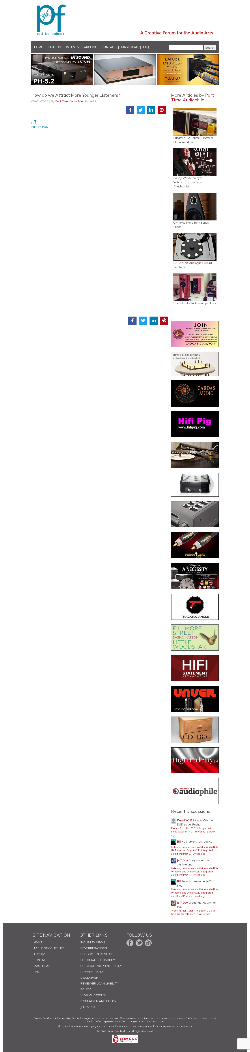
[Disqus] (99, 174)
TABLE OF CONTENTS (63, 47)
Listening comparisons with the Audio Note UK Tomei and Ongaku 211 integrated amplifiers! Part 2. (195, 850)
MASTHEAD (129, 47)
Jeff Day (182, 860)
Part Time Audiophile (69, 101)
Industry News (92, 942)
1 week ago (199, 853)
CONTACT (109, 47)
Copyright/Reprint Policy (101, 966)
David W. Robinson (189, 820)
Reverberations (93, 948)
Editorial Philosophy (97, 960)
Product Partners (96, 954)
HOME (38, 47)
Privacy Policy (92, 972)
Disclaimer (89, 977)
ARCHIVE (90, 47)
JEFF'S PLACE (89, 1007)
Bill (179, 841)
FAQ (146, 47)
